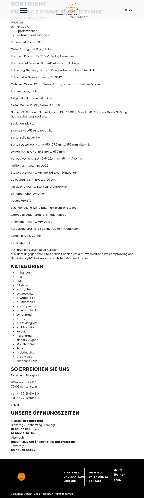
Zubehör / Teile (27, 361)
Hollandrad (24, 336)
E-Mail (15, 405)
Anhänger (23, 273)
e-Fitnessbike (26, 302)
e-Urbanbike (25, 327)
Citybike (22, 285)
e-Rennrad (24, 315)
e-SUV (21, 319)
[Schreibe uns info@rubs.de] (127, 10)
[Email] (116, 470)
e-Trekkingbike (27, 323)
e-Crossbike (25, 294)
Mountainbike (26, 344)
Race (20, 348)
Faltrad (22, 331)
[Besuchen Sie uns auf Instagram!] (131, 10)
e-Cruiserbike (26, 298)
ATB (19, 277)
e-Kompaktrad (27, 306)
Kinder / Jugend (27, 340)
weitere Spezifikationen (33, 35)
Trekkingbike (25, 353)
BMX (19, 281)
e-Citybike (24, 289)
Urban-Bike (24, 357)
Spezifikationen (27, 31)
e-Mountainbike (27, 310)
